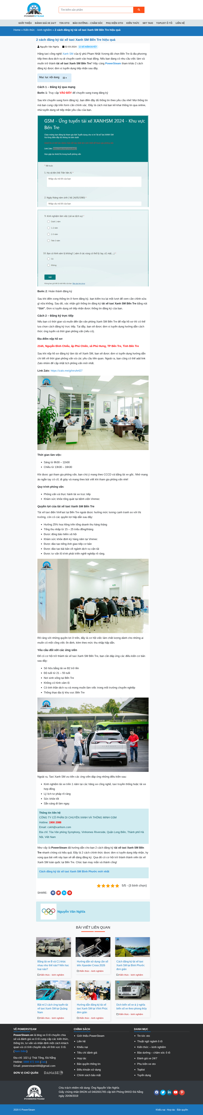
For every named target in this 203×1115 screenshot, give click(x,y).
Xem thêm (20, 1051)
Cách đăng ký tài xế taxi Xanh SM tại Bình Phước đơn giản (130, 965)
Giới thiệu (25, 22)
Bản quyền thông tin (88, 1063)
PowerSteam (113, 63)
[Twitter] (163, 1092)
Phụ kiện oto (114, 22)
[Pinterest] (182, 1092)
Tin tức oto (143, 1035)
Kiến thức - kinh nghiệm (37, 29)
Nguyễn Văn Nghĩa (49, 46)
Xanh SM (67, 53)
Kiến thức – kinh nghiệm (151, 1047)
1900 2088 (55, 822)
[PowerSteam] (33, 9)
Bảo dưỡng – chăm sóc (88, 22)
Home (16, 29)
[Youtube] (175, 1092)
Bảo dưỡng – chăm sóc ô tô (153, 1052)
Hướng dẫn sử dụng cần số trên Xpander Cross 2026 (92, 963)
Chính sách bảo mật (89, 1075)
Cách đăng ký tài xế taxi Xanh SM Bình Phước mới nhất (74, 871)
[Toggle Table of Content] (64, 77)
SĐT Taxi (148, 22)
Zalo (43, 1061)
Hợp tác (81, 1058)
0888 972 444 (31, 1061)
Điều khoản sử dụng (89, 1069)
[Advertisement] (16, 85)
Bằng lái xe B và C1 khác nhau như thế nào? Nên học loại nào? (53, 965)
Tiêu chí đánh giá (87, 1052)
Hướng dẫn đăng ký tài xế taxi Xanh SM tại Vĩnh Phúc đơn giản (92, 1008)
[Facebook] (156, 1092)
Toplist (141, 1069)
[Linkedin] (169, 1092)
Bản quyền (182, 1109)
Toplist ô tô (164, 22)
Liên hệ (180, 22)
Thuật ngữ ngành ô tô (149, 1041)
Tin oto (64, 22)
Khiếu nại (82, 1047)
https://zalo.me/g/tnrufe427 (66, 370)
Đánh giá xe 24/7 (45, 22)
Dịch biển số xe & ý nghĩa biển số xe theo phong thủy (131, 1006)
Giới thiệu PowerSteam (90, 1035)
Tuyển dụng (144, 1075)
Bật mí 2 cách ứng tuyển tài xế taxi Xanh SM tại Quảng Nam (52, 1008)
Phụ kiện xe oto (146, 1063)
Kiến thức (132, 22)
